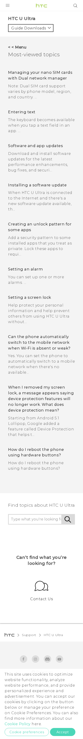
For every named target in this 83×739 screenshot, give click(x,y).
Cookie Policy (18, 724)
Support (29, 635)
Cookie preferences (26, 732)
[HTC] (41, 5)
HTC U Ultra (53, 635)
